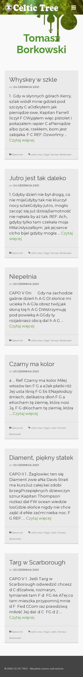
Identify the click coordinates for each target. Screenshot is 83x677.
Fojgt (46, 154)
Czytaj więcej (21, 140)
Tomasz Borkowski (60, 154)
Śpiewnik (17, 154)
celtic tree (36, 154)
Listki (53, 427)
